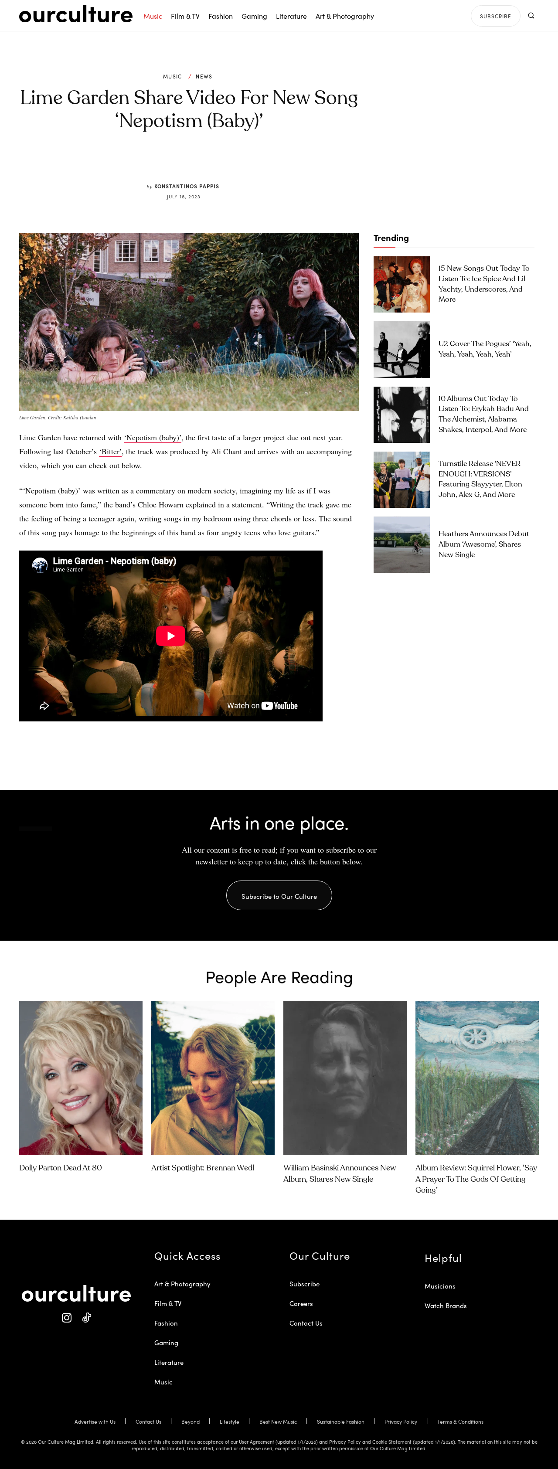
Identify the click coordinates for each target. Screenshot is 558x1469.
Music (172, 76)
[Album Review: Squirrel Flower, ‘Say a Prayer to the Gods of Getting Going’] (477, 1078)
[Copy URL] (234, 162)
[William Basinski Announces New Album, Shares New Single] (345, 1078)
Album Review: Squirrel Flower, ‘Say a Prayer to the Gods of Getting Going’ (476, 1179)
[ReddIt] (214, 162)
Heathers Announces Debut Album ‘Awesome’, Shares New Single (484, 544)
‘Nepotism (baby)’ (152, 437)
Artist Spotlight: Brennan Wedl (202, 1168)
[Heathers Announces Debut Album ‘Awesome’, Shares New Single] (402, 545)
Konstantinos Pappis (186, 186)
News (204, 76)
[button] (531, 15)
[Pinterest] (194, 162)
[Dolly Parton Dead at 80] (81, 1078)
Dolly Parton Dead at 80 (60, 1168)
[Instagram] (66, 1317)
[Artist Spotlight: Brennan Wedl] (213, 1078)
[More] (255, 162)
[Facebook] (174, 162)
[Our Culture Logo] (76, 14)
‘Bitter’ (110, 451)
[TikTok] (86, 1317)
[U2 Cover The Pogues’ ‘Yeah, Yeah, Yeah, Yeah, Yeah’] (402, 349)
